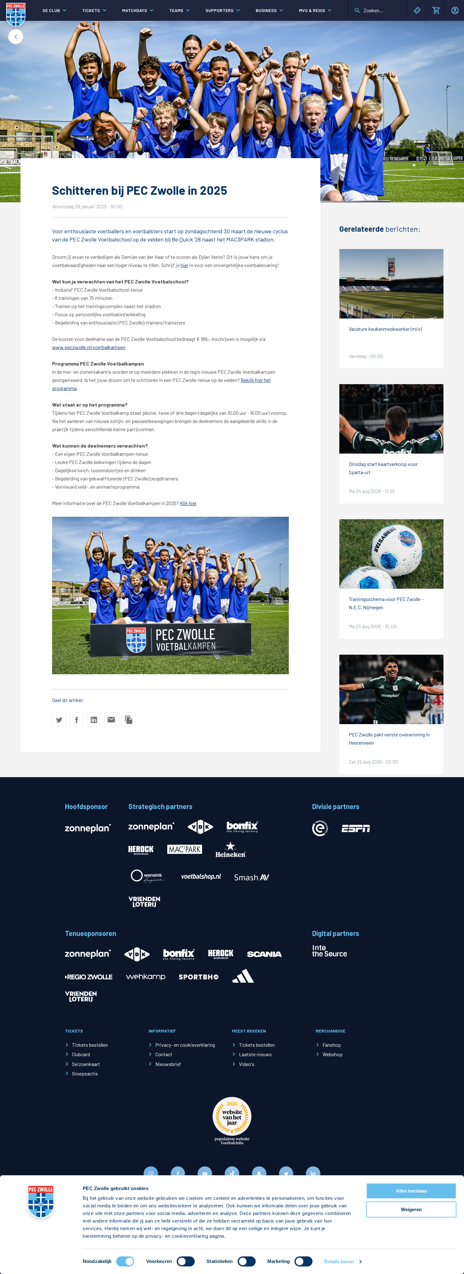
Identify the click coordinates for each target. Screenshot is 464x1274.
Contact (163, 1054)
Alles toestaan (411, 1191)
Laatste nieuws (255, 1054)
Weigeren (411, 1209)
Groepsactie (85, 1073)
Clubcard (81, 1054)
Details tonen (339, 1261)
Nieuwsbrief (168, 1064)
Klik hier (188, 503)
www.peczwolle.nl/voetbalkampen (88, 347)
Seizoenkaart (86, 1064)
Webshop (332, 1054)
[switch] (186, 1261)
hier (184, 265)
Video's (246, 1064)
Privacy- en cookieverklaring (185, 1045)
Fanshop (332, 1045)
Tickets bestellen (90, 1045)
